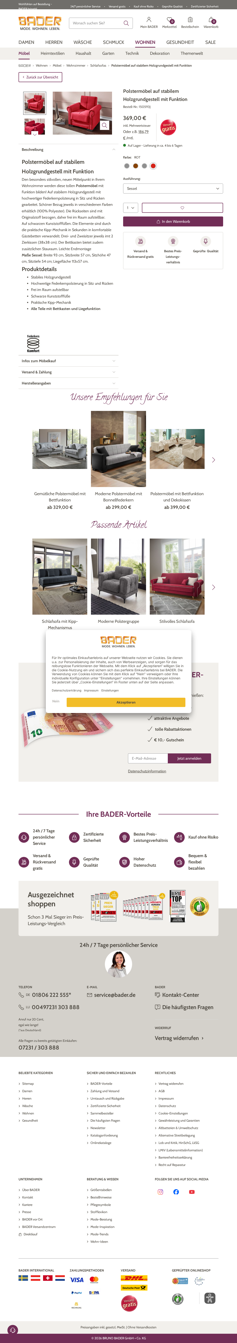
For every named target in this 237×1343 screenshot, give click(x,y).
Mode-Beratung (101, 1219)
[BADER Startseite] (40, 23)
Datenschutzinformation (147, 771)
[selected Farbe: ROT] (153, 166)
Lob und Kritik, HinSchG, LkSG (179, 1143)
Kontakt (27, 1197)
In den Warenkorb (176, 221)
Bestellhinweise (101, 1197)
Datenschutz (167, 1106)
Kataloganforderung (104, 1135)
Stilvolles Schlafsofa (177, 621)
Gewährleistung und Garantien (179, 1120)
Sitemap (28, 1084)
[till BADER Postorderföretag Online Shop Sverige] (23, 1278)
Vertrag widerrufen (177, 1038)
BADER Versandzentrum (39, 1227)
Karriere (27, 1205)
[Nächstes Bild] (34, 134)
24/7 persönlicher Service (85, 6)
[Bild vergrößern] (104, 125)
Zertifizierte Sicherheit (105, 1106)
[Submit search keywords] (126, 23)
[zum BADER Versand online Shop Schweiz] (48, 1278)
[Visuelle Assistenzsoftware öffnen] (207, 1298)
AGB (162, 1091)
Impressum (166, 1098)
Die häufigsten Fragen (105, 1120)
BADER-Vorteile (101, 1084)
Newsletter (97, 1128)
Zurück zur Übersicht (42, 77)
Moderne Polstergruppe (118, 621)
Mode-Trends (99, 1234)
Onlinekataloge (100, 1143)
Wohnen (28, 1113)
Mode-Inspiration (102, 1227)
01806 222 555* (51, 994)
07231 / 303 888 (39, 1047)
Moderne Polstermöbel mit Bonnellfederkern (118, 497)
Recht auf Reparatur (172, 1165)
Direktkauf (30, 1234)
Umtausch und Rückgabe (107, 1098)
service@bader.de (114, 994)
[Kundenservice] (12, 1330)
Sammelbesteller (101, 1113)
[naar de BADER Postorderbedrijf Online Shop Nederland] (60, 1278)
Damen (27, 1091)
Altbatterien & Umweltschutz (178, 1128)
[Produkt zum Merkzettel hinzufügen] (182, 208)
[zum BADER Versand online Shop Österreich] (35, 1278)
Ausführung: (131, 179)
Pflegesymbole (100, 1205)
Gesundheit (30, 1120)
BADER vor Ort (32, 1219)
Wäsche (27, 1106)
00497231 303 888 (56, 1007)
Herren (26, 1098)
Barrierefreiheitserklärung (175, 1157)
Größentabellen (101, 1190)
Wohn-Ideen (99, 1242)
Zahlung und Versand (104, 1091)
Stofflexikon (98, 1212)
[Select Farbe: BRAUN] (135, 166)
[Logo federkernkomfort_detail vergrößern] (33, 344)
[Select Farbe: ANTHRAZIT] (127, 166)
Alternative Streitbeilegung (177, 1135)
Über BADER (31, 1190)
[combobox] (101, 23)
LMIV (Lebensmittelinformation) (181, 1150)
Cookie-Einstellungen (173, 1113)
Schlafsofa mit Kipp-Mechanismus (60, 624)
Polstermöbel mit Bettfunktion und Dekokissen (177, 497)
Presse (26, 1212)
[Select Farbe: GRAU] (144, 166)
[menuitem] (26, 42)
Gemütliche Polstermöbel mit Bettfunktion (60, 497)
